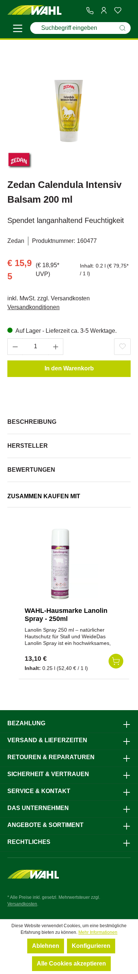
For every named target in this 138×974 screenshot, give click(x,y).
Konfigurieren (91, 946)
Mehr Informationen (97, 932)
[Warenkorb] (128, 11)
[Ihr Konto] (104, 10)
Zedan (15, 241)
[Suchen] (122, 28)
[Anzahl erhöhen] (56, 346)
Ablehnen (45, 946)
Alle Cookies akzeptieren (71, 963)
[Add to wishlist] (122, 346)
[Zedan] (20, 161)
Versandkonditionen (33, 307)
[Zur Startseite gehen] (34, 10)
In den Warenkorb (69, 368)
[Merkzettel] (118, 10)
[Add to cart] (116, 661)
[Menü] (17, 29)
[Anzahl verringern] (15, 346)
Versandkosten (22, 904)
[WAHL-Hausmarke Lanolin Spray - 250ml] (61, 564)
